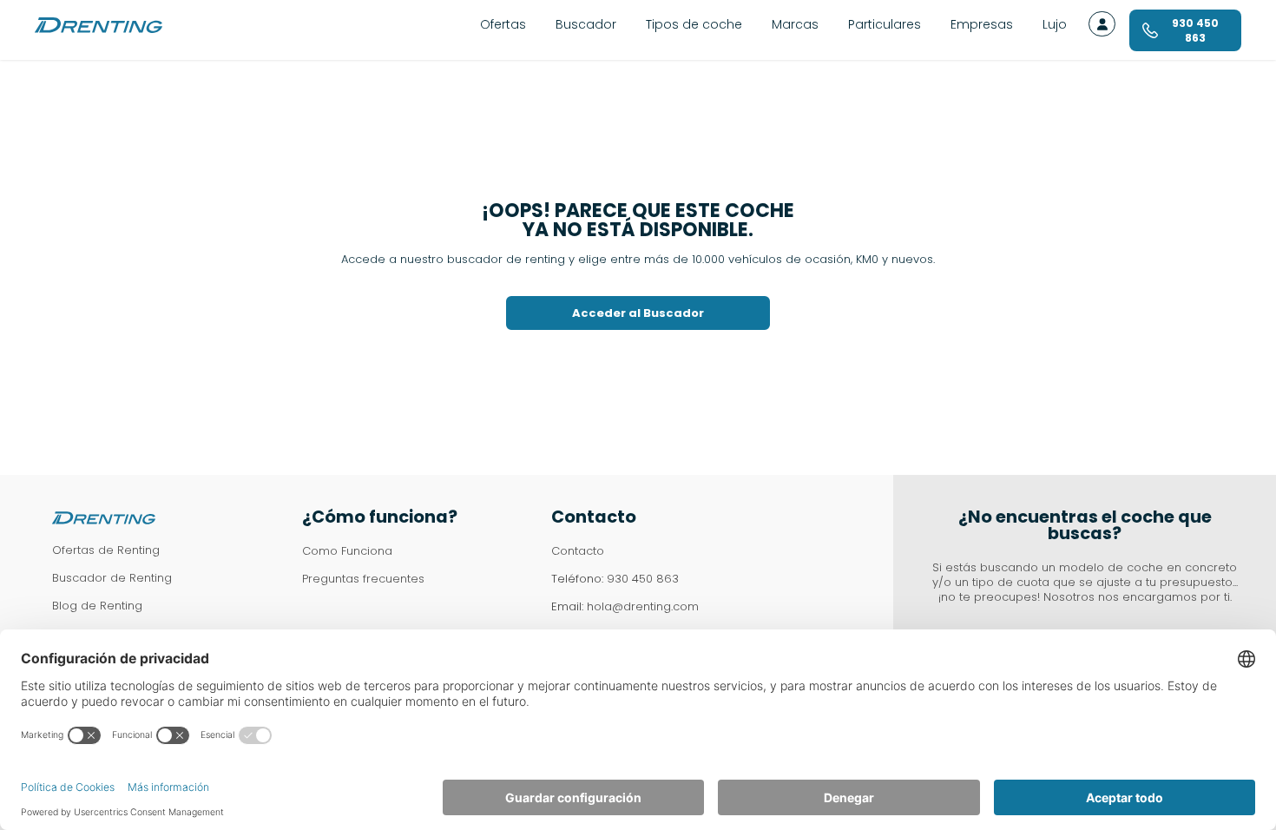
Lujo (1055, 24)
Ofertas (503, 24)
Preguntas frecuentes (363, 578)
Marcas (795, 24)
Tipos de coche (694, 24)
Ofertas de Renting (106, 550)
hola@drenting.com (643, 606)
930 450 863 (643, 578)
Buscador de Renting (112, 578)
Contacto (577, 551)
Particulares (884, 24)
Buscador (586, 24)
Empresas (981, 24)
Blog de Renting (97, 605)
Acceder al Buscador (638, 313)
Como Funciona (347, 551)
